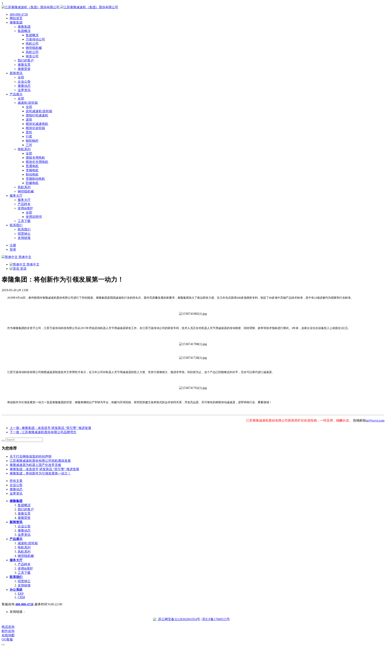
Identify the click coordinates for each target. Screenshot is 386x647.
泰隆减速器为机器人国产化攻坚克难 (35, 465)
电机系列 (24, 547)
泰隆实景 (24, 513)
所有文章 (16, 480)
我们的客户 (26, 509)
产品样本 (24, 564)
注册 (13, 245)
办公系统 (16, 589)
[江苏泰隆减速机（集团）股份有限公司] (60, 7)
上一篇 (50, 428)
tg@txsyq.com (375, 420)
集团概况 (24, 505)
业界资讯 (16, 493)
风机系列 (24, 551)
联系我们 (16, 577)
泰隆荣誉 (24, 517)
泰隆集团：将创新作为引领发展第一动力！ (40, 473)
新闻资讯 (16, 522)
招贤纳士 (24, 581)
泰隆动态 (16, 489)
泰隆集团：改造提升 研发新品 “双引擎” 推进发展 (44, 469)
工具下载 (24, 572)
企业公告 (16, 485)
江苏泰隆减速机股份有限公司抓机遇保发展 (40, 460)
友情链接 (24, 585)
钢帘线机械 (26, 556)
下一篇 (43, 432)
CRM (21, 597)
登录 (13, 249)
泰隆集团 (16, 501)
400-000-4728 (24, 604)
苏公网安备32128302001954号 (178, 619)
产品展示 (16, 539)
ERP (21, 593)
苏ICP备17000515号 (216, 619)
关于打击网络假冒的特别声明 (30, 456)
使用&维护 (25, 568)
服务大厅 (16, 560)
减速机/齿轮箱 (28, 543)
